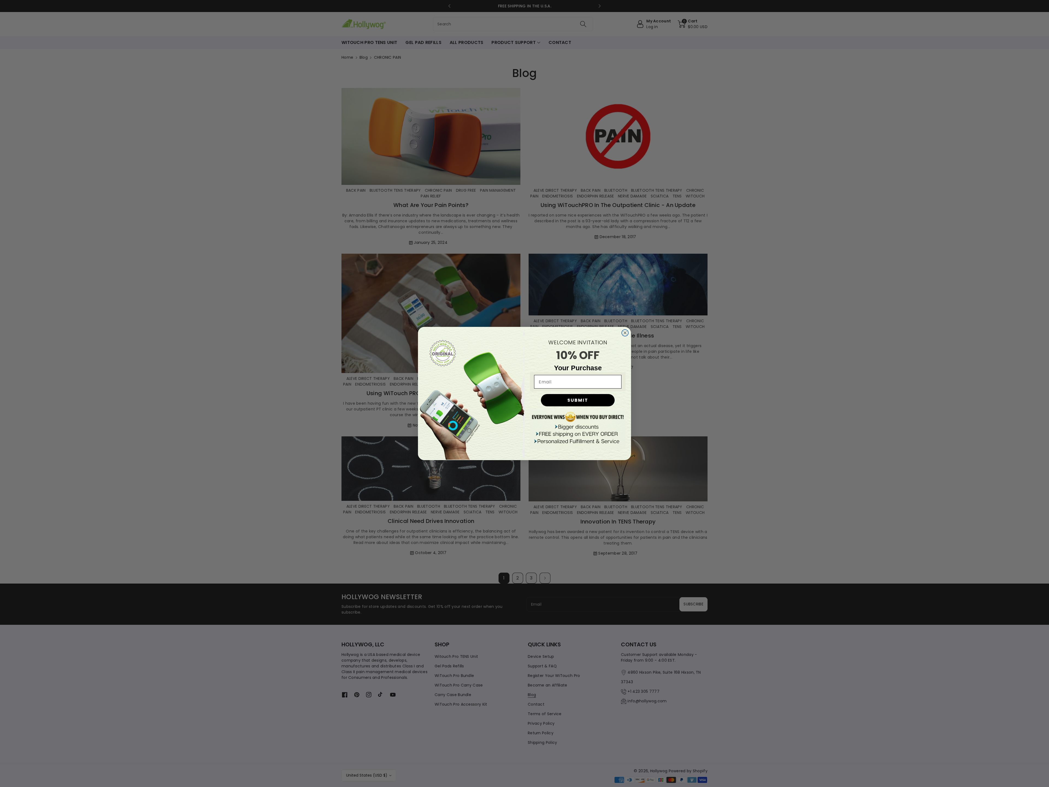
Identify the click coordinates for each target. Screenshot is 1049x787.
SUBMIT (577, 400)
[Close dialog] (625, 333)
